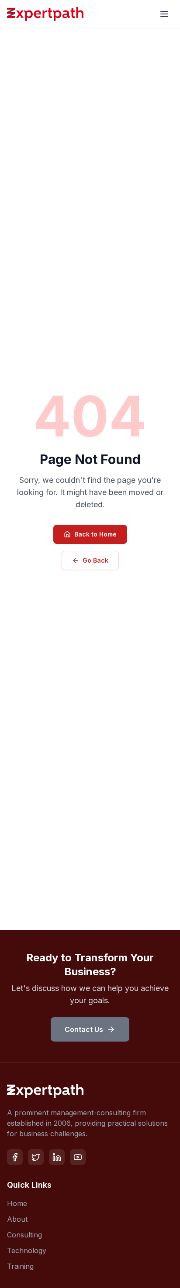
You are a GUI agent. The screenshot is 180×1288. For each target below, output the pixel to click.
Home (17, 1203)
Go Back (95, 560)
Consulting (24, 1234)
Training (20, 1266)
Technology (26, 1250)
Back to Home (95, 534)
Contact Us (84, 1029)
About (17, 1219)
